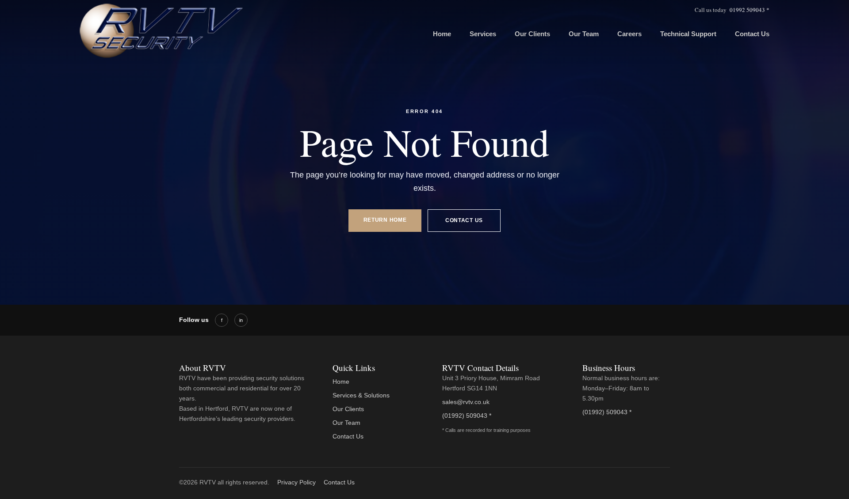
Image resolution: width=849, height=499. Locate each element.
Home (442, 34)
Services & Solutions (361, 395)
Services (483, 34)
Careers (629, 34)
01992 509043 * (749, 10)
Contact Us (752, 34)
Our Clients (532, 34)
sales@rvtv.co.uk (466, 401)
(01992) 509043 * (466, 415)
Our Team (584, 34)
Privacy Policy (296, 482)
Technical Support (688, 34)
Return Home (385, 220)
